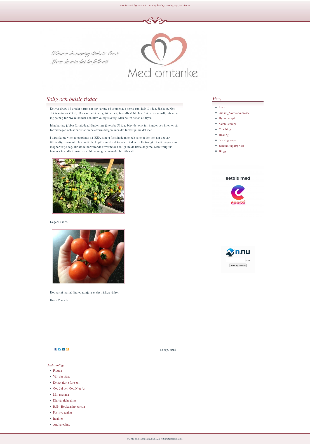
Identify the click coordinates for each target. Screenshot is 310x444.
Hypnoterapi (227, 118)
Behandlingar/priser (231, 146)
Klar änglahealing (64, 400)
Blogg (223, 151)
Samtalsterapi (227, 124)
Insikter (58, 418)
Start (222, 107)
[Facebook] (56, 349)
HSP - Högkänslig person (69, 406)
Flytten (57, 370)
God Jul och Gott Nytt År (69, 388)
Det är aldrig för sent (66, 382)
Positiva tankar (62, 412)
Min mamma (61, 394)
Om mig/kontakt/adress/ (234, 113)
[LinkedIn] (63, 349)
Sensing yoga (227, 140)
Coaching (225, 129)
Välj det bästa (61, 376)
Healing (224, 135)
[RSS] (67, 349)
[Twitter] (59, 349)
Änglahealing (61, 424)
